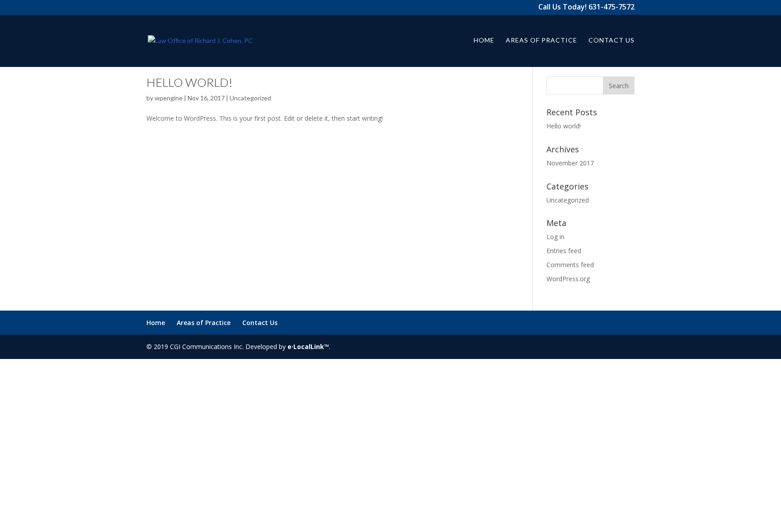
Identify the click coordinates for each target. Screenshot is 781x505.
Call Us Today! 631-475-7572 (586, 8)
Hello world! (189, 82)
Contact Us (611, 40)
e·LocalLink (305, 346)
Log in (555, 236)
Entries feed (563, 250)
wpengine (169, 98)
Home (484, 40)
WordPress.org (568, 278)
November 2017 (570, 163)
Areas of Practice (541, 40)
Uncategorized (250, 98)
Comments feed (570, 264)
